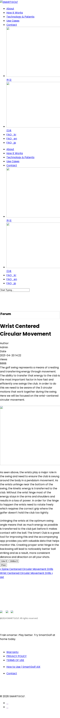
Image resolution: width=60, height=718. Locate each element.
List (2, 577)
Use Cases (12, 161)
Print (3, 565)
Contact (11, 165)
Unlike (14, 561)
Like (4, 561)
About (10, 149)
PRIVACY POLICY (16, 656)
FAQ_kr (11, 275)
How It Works (14, 153)
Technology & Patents (20, 157)
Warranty (12, 652)
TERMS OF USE (15, 660)
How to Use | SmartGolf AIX (23, 667)
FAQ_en (11, 279)
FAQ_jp (11, 283)
